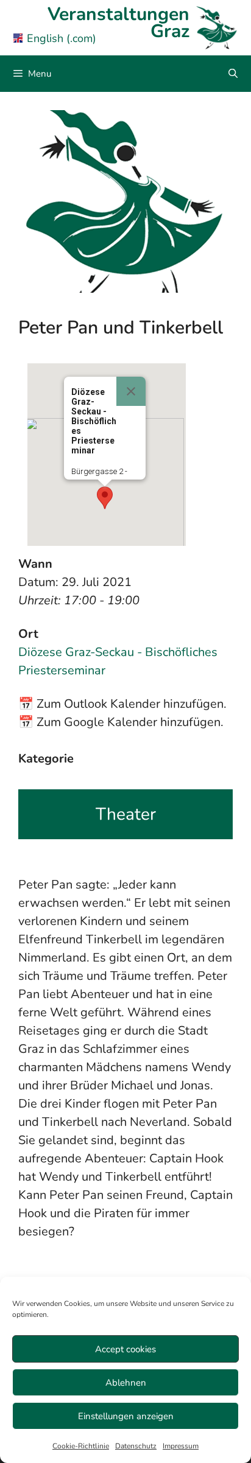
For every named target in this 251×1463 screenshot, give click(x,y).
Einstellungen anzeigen (126, 1416)
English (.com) (61, 38)
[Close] (131, 391)
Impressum (181, 1446)
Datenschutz (136, 1446)
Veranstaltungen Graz (118, 23)
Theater (126, 814)
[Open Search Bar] (233, 73)
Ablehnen (125, 1383)
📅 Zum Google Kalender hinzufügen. (121, 722)
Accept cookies (125, 1349)
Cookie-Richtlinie (80, 1446)
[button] (105, 497)
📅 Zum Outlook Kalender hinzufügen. (122, 704)
